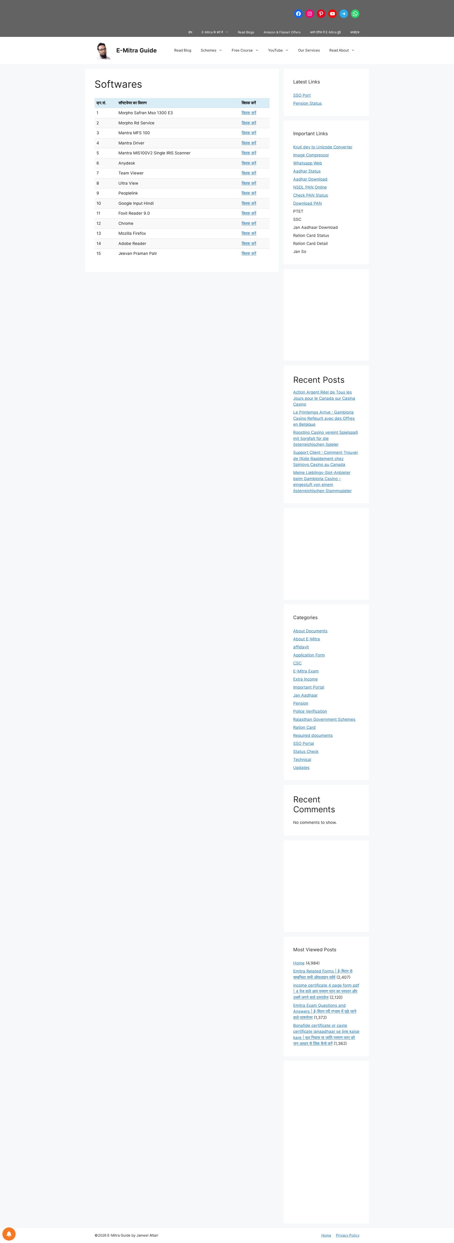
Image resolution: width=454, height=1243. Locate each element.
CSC (297, 663)
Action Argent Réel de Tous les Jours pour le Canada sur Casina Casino (324, 398)
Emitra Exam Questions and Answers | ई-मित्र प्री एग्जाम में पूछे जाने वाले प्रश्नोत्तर (324, 1011)
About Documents (310, 631)
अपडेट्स (354, 32)
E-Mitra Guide (136, 50)
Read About (339, 50)
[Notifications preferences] (9, 1234)
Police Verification (310, 711)
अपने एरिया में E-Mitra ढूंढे (325, 32)
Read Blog (182, 50)
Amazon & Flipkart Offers (282, 32)
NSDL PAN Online (310, 187)
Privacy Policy (347, 1235)
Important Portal (308, 687)
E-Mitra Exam (306, 671)
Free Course (242, 50)
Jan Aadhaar (305, 695)
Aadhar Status (307, 171)
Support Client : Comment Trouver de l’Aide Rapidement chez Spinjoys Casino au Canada (325, 458)
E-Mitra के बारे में (212, 32)
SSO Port (302, 95)
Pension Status (307, 103)
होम (190, 32)
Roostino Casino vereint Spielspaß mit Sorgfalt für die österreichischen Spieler (325, 438)
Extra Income (305, 679)
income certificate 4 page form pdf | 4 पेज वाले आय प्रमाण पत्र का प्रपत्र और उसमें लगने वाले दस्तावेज (326, 991)
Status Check (306, 751)
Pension (300, 703)
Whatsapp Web (307, 163)
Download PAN (307, 203)
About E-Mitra (306, 639)
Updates (301, 767)
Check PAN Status (310, 195)
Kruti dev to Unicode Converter (322, 147)
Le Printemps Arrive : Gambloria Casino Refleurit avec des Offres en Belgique (324, 418)
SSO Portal (303, 743)
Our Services (309, 50)
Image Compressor (311, 155)
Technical (302, 759)
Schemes (208, 50)
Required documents (313, 735)
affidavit (301, 647)
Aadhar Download (310, 179)
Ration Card (304, 727)
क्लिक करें (249, 112)
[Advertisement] (181, 13)
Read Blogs (246, 32)
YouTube (275, 50)
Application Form (309, 655)
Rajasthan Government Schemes (324, 719)
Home (299, 963)
